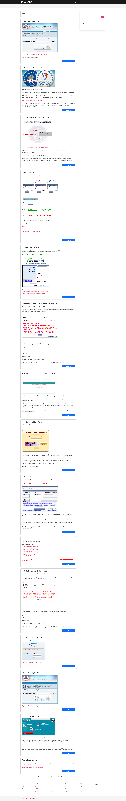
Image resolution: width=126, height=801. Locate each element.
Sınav (81, 786)
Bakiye (37, 788)
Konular (83, 25)
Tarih (81, 788)
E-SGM (81, 783)
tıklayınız (32, 764)
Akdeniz (66, 791)
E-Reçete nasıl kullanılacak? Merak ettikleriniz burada (35, 236)
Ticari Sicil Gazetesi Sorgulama (30, 546)
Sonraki (67, 776)
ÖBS (66, 788)
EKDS (52, 786)
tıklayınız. (49, 640)
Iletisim (103, 2)
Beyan (81, 791)
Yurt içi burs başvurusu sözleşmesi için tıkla (32, 100)
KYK (37, 783)
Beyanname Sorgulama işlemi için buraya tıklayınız (34, 54)
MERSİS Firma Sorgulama (29, 548)
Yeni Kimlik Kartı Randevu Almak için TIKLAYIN (34, 745)
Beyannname (24, 783)
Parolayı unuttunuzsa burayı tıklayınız (31, 231)
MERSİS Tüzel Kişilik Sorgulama (30, 549)
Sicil (22, 791)
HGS (37, 786)
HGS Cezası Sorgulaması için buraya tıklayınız (33, 428)
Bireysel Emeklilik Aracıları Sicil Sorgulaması (33, 552)
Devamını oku (68, 61)
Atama (52, 791)
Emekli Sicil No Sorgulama (29, 556)
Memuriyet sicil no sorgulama (30, 554)
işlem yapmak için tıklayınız (28, 340)
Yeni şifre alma (25, 226)
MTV (23, 786)
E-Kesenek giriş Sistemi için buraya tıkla (32, 662)
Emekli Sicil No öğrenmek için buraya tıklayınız (34, 293)
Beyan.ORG (28, 798)
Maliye (23, 788)
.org (26, 2)
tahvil (21, 6)
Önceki (30, 776)
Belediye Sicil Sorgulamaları (29, 551)
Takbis (66, 783)
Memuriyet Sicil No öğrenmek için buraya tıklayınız (35, 291)
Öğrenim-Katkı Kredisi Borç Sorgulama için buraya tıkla (35, 147)
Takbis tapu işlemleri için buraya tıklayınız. (32, 767)
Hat (66, 786)
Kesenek (52, 788)
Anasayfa (74, 2)
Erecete (52, 783)
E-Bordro (38, 791)
